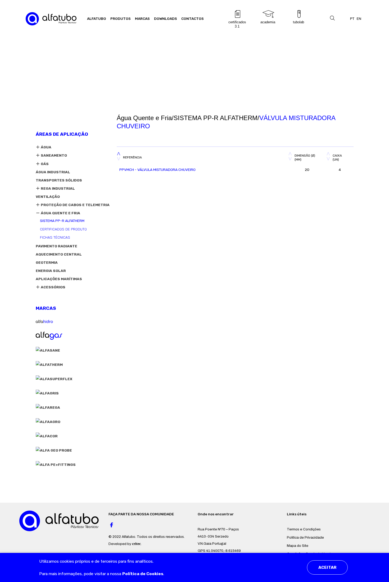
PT (352, 18)
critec (136, 544)
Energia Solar (51, 271)
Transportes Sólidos (59, 180)
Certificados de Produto (63, 229)
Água (45, 147)
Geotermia (47, 262)
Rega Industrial (57, 188)
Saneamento (53, 155)
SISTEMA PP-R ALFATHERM (62, 221)
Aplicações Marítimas (59, 279)
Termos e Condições (304, 529)
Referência (132, 157)
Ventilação (48, 196)
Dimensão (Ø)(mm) (305, 157)
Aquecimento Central (59, 254)
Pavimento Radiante (56, 246)
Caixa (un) (337, 157)
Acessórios (52, 287)
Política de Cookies (142, 573)
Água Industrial (53, 172)
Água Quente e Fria (60, 213)
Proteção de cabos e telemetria (75, 205)
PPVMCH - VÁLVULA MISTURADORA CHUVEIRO (157, 169)
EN (359, 18)
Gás (44, 164)
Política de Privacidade (305, 537)
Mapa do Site (297, 546)
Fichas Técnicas (55, 237)
